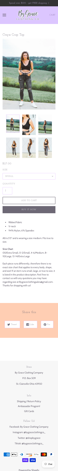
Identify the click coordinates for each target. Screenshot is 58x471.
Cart (52, 15)
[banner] (28, 14)
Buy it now (29, 210)
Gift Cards (29, 411)
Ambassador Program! (29, 406)
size (5, 170)
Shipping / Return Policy (29, 401)
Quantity (7, 184)
